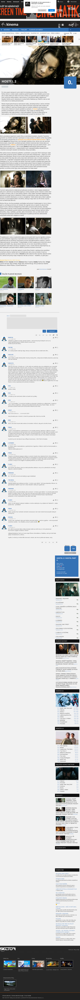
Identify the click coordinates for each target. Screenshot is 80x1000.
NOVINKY (7, 30)
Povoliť (51, 10)
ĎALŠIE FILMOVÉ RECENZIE (12, 274)
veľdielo (12, 145)
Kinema (9, 1)
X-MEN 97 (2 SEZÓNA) (62, 632)
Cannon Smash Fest (8, 969)
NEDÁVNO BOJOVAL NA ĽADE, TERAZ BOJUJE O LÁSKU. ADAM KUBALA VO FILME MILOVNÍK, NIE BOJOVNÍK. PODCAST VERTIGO (67, 811)
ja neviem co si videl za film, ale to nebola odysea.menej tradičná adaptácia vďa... (65, 934)
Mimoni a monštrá (65, 713)
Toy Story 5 (63, 751)
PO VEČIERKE (60, 602)
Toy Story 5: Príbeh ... (65, 718)
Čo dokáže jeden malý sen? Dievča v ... (43, 44)
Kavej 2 (62, 711)
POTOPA (58, 918)
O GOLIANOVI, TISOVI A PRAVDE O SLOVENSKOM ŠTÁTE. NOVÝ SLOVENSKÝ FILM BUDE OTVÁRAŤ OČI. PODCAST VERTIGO (67, 830)
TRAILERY (24, 30)
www (63, 569)
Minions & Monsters (65, 752)
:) (44, 331)
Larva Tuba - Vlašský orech (53, 969)
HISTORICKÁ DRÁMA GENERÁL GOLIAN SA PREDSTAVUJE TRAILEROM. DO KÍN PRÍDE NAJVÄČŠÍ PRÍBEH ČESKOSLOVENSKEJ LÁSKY (66, 684)
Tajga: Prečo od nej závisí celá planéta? (9, 989)
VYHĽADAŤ (66, 33)
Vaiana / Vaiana (64, 789)
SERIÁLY (17, 33)
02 (39, 335)
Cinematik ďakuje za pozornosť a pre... (7, 44)
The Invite (63, 756)
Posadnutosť (63, 722)
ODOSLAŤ (52, 331)
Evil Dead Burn (64, 754)
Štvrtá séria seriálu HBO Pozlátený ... (66, 44)
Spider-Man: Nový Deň (66, 784)
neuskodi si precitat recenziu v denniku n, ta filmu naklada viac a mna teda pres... (66, 915)
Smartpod (16, 1)
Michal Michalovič (43, 269)
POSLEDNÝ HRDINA (61, 898)
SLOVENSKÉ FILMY (45, 33)
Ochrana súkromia (6, 995)
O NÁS (75, 33)
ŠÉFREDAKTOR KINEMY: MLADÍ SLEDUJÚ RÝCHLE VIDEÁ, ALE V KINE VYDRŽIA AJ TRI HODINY (67, 656)
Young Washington (65, 757)
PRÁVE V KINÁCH (55, 33)
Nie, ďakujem (42, 10)
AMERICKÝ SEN (39, 306)
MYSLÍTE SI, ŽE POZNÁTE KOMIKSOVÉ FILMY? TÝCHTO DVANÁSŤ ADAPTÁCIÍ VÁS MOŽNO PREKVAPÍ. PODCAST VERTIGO (67, 839)
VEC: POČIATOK (60, 893)
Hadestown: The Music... (66, 749)
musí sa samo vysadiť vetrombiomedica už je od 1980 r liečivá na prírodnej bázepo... (66, 910)
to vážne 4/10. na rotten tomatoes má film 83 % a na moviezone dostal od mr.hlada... (67, 875)
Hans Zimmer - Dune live (66, 969)
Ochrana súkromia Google (17, 995)
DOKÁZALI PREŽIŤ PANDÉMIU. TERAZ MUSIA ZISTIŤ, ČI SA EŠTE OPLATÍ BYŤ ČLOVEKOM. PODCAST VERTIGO (66, 662)
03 (43, 335)
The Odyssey (63, 745)
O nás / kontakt (27, 995)
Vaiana (62, 716)
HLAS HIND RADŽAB (61, 884)
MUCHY (37, 289)
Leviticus (62, 786)
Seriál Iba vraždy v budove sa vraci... (54, 44)
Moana (62, 747)
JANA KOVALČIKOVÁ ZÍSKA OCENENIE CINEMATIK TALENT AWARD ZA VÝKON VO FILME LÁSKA (66, 669)
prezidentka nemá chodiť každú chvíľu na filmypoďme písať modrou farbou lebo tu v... (66, 895)
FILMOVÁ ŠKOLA (10, 33)
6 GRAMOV (21, 289)
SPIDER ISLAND (60, 878)
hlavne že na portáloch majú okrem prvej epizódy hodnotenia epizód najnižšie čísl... (66, 927)
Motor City (63, 759)
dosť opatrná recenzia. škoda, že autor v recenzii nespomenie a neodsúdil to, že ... (65, 886)
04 (46, 335)
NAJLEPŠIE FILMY (25, 33)
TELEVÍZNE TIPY (35, 33)
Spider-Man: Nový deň (66, 708)
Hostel (35, 109)
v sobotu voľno (59, 890)
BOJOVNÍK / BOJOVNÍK (6, 306)
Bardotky (62, 720)
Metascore (67, 545)
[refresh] (53, 335)
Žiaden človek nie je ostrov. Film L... (19, 44)
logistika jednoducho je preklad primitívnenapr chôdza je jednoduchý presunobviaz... (67, 900)
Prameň (62, 791)
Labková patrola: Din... (66, 715)
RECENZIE (15, 30)
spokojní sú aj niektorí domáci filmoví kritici (32, 139)
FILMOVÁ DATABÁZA (36, 30)
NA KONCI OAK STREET (24, 306)
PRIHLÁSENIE (74, 1)
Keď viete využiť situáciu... (38, 969)
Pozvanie (62, 723)
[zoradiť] (57, 335)
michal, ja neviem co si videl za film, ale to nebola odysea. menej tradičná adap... (65, 939)
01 (36, 335)
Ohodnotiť (70, 553)
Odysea (62, 710)
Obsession (63, 761)
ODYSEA (58, 937)
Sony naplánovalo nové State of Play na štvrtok (23, 970)
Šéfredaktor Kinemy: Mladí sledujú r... (31, 44)
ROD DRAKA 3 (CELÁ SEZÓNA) (64, 628)
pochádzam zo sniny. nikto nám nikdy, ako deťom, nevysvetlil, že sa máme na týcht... (66, 920)
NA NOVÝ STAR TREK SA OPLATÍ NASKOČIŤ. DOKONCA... (65, 924)
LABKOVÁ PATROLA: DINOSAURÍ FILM (66, 889)
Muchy (62, 788)
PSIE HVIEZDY (4, 289)
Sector (3, 1)
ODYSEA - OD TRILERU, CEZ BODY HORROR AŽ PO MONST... (65, 931)
